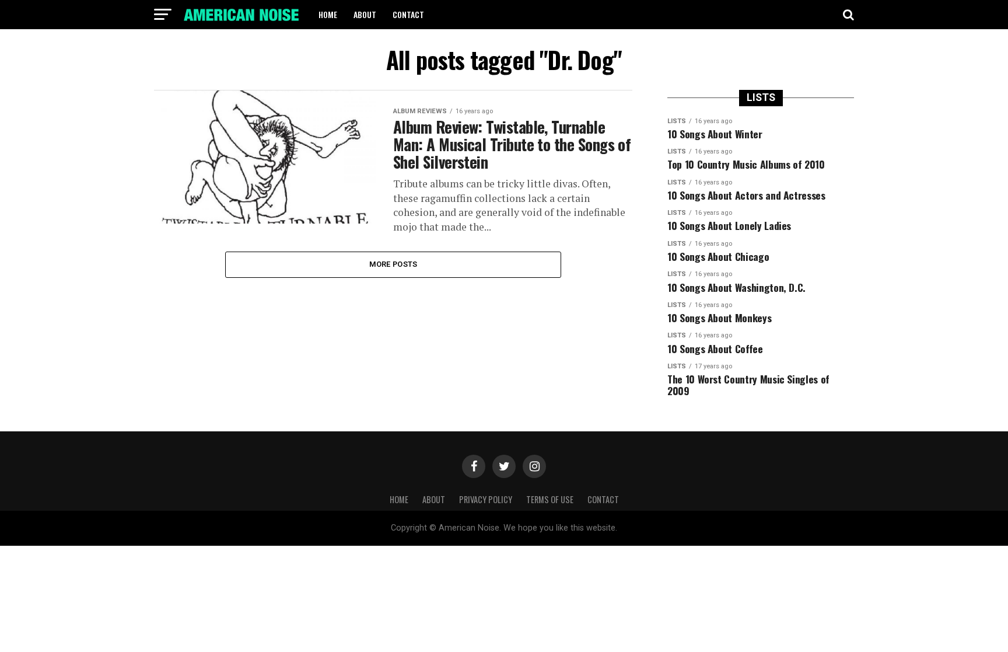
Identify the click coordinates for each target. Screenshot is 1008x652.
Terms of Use (549, 499)
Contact (408, 14)
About (365, 14)
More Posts (393, 264)
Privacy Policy (485, 499)
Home (327, 14)
